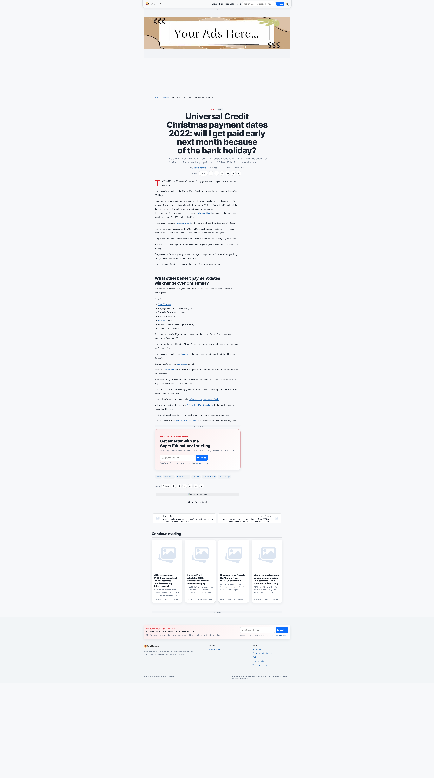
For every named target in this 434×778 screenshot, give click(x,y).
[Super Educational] (153, 3)
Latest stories (214, 649)
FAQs (254, 657)
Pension (161, 320)
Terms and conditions (262, 665)
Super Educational (199, 168)
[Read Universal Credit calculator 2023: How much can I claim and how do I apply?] (200, 555)
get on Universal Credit (186, 420)
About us (256, 649)
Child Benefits (170, 369)
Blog (221, 4)
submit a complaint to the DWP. (204, 399)
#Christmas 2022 (183, 477)
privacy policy (201, 463)
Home (155, 97)
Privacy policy (258, 661)
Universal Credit (204, 213)
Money (166, 97)
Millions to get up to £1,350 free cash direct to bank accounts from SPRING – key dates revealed (165, 580)
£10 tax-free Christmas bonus (200, 405)
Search (280, 4)
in (222, 173)
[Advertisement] (217, 75)
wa (228, 173)
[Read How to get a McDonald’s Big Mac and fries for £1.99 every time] (233, 555)
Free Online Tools (233, 4)
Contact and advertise (262, 653)
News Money (168, 477)
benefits (184, 353)
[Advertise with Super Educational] (217, 33)
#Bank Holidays (224, 477)
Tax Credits (182, 363)
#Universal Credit (209, 477)
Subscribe (201, 458)
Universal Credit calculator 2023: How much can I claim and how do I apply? (198, 579)
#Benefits (196, 477)
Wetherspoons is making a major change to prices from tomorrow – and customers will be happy (266, 579)
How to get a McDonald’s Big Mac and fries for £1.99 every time (232, 578)
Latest (214, 4)
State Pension (164, 304)
